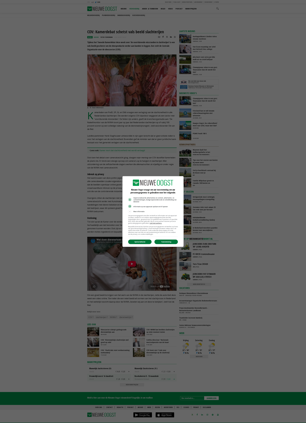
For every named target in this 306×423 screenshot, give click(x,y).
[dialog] (153, 211)
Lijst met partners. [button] (156, 223)
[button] (153, 211)
